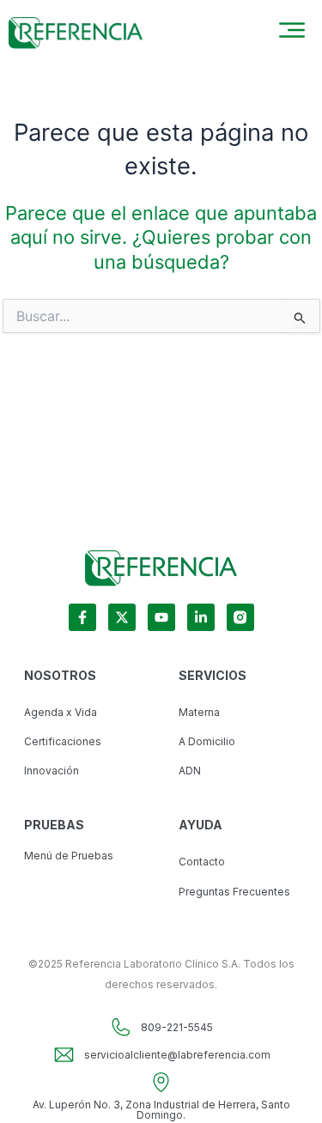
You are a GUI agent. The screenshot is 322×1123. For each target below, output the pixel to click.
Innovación (51, 770)
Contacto (202, 861)
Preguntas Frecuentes (234, 891)
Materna (199, 712)
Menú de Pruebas (68, 855)
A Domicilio (207, 741)
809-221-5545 (177, 1027)
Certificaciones (62, 741)
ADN (190, 770)
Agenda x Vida (60, 712)
